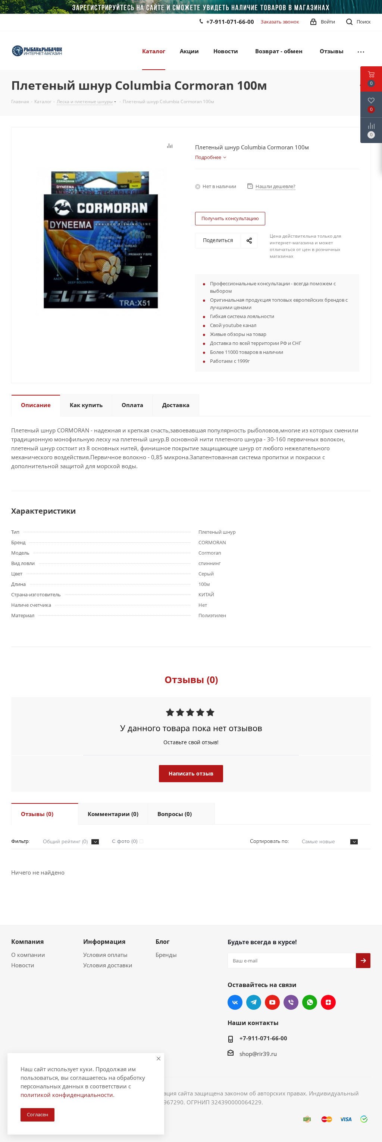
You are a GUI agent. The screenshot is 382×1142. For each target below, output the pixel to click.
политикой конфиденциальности (67, 1094)
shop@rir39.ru (258, 1053)
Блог (163, 942)
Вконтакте (235, 1002)
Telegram (253, 1002)
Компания (27, 942)
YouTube (272, 1002)
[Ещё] (361, 50)
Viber (291, 1002)
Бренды (166, 954)
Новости (22, 965)
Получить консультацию (230, 218)
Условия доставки (107, 965)
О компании (28, 954)
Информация (104, 942)
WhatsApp (309, 1002)
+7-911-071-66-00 (230, 21)
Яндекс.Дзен (328, 1002)
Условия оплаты (105, 954)
